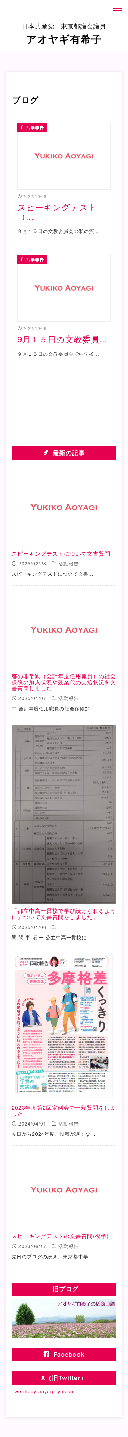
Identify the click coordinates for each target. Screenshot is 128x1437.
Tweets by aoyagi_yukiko (42, 1391)
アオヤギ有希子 (64, 33)
